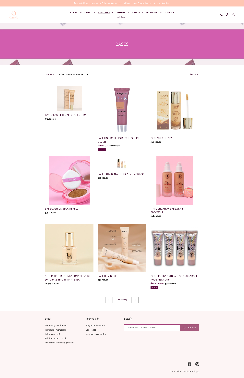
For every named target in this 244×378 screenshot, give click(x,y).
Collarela (179, 371)
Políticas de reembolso (55, 330)
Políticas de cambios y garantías (59, 342)
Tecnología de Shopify (191, 371)
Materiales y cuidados (96, 334)
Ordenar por (50, 74)
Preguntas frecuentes (95, 325)
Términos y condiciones (56, 325)
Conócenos (91, 330)
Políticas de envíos (53, 334)
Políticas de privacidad (55, 338)
